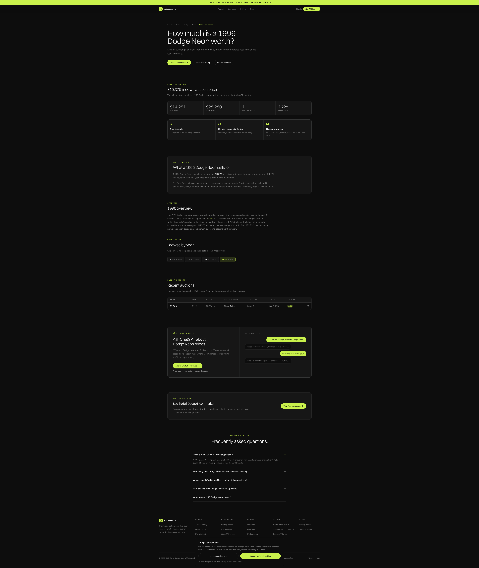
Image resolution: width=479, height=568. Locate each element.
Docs (252, 9)
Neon (194, 25)
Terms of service (305, 529)
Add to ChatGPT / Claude (186, 366)
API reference (226, 529)
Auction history (201, 524)
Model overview (224, 62)
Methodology (252, 534)
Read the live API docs (256, 2)
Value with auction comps (283, 529)
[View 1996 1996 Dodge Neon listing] (308, 306)
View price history (202, 62)
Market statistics (201, 534)
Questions (251, 529)
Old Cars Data (173, 25)
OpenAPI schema (228, 534)
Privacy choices (314, 558)
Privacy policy (304, 524)
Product (221, 9)
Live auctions (200, 529)
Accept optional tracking (260, 556)
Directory (251, 524)
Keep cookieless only (218, 556)
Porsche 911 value (280, 534)
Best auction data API (282, 524)
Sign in (299, 9)
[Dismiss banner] (270, 2)
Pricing (243, 9)
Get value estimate (177, 62)
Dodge (186, 25)
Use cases (232, 9)
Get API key (310, 9)
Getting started (227, 524)
